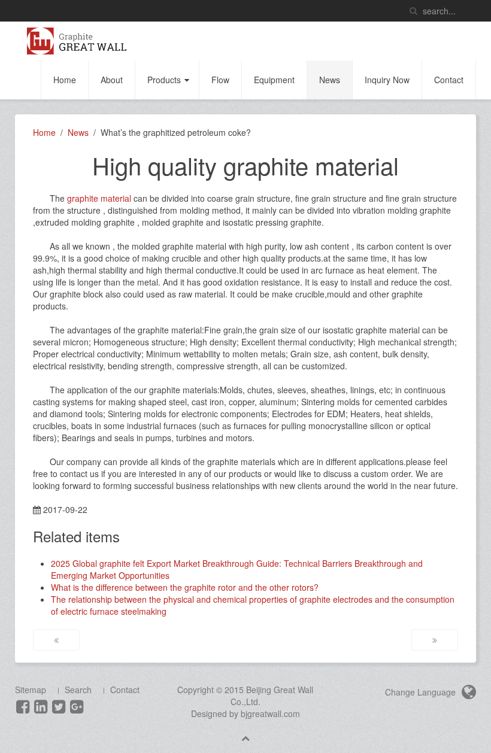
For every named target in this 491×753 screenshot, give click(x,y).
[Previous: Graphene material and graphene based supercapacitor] (56, 640)
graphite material (99, 198)
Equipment (274, 80)
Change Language (421, 692)
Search (78, 690)
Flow (220, 80)
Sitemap (30, 690)
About (112, 80)
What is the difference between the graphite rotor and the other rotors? (185, 587)
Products (164, 80)
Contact (448, 80)
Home (64, 80)
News (329, 80)
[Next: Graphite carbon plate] (434, 640)
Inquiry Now (387, 80)
